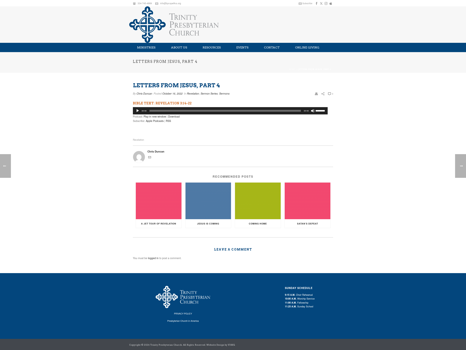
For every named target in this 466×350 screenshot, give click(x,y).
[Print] (316, 93)
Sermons (224, 93)
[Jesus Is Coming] (208, 201)
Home (292, 69)
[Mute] (313, 111)
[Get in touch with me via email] (149, 157)
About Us (179, 47)
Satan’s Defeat (307, 223)
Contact (272, 47)
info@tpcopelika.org (170, 3)
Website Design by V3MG (220, 345)
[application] (230, 110)
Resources (212, 47)
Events (242, 47)
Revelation (193, 93)
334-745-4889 (145, 3)
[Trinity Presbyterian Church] (174, 24)
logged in (153, 258)
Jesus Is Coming (208, 223)
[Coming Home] (258, 201)
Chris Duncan (144, 93)
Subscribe (307, 3)
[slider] (321, 110)
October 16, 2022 (172, 93)
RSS (168, 121)
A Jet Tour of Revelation (158, 223)
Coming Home (258, 223)
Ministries (146, 47)
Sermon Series (209, 93)
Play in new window (155, 116)
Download (174, 116)
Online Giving (307, 47)
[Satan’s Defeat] (307, 201)
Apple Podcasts (155, 121)
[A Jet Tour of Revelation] (158, 201)
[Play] (137, 111)
